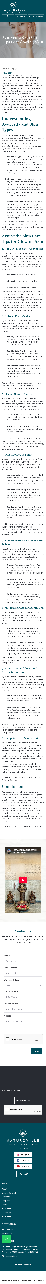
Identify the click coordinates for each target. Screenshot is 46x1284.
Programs (6, 1201)
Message (8, 1016)
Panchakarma (7, 1229)
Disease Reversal (9, 1193)
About (4, 1189)
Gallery (4, 1205)
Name (7, 955)
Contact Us (6, 1213)
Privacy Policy (7, 1216)
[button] (41, 7)
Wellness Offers (11, 980)
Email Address (10, 967)
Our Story (6, 1197)
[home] (13, 7)
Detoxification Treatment (31, 826)
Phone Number (11, 1003)
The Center (6, 1209)
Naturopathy (7, 1233)
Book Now (23, 1174)
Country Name (11, 991)
